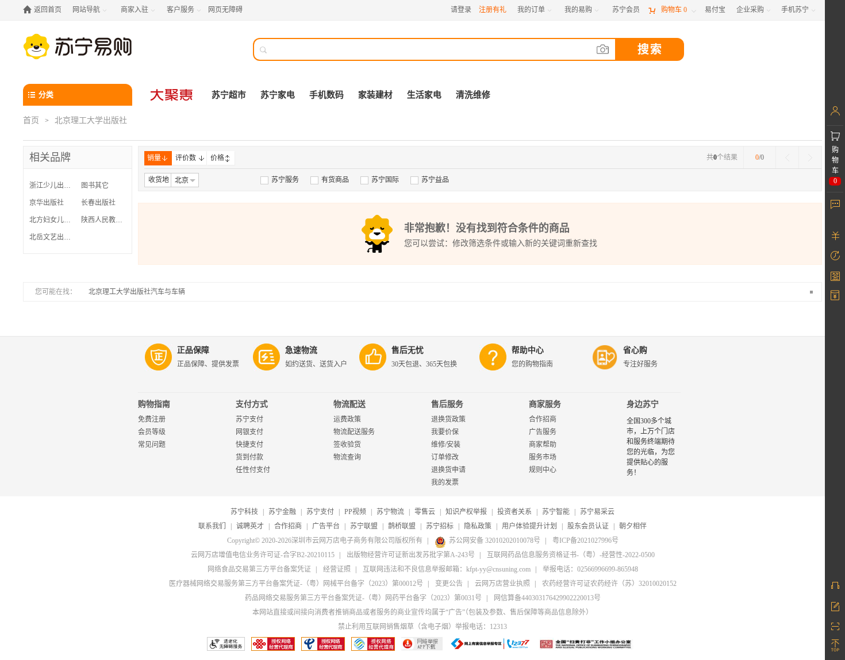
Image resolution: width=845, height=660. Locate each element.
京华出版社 (46, 203)
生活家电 (424, 94)
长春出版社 (98, 203)
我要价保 (445, 432)
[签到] (835, 275)
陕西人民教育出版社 (104, 220)
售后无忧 (407, 350)
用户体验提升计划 (529, 526)
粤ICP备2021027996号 (585, 541)
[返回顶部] (835, 645)
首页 (31, 120)
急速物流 (301, 350)
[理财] (835, 235)
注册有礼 (492, 10)
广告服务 (542, 432)
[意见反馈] (835, 605)
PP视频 (355, 512)
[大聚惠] (172, 95)
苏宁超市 (229, 94)
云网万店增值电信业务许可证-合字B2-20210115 (263, 555)
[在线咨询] (835, 585)
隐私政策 (477, 526)
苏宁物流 (390, 512)
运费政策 (347, 419)
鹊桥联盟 (402, 526)
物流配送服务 (354, 432)
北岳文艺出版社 (52, 237)
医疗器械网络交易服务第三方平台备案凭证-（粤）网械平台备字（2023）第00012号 (296, 584)
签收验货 (347, 445)
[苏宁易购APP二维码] (835, 625)
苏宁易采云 (597, 512)
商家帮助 (542, 445)
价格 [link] (217, 158)
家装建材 (375, 94)
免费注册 (152, 419)
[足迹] (835, 255)
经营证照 (337, 569)
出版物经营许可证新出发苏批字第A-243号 (411, 555)
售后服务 (447, 404)
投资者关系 (514, 512)
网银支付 (249, 432)
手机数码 (326, 94)
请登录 (461, 10)
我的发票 (445, 482)
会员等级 (152, 432)
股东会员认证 (588, 526)
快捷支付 (249, 445)
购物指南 (154, 404)
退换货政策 (448, 419)
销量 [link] (154, 158)
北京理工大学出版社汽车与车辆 (137, 292)
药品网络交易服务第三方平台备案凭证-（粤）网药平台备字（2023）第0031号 (363, 598)
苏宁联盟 (364, 526)
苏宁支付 (249, 419)
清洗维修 (473, 94)
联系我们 (212, 526)
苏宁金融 (282, 512)
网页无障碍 (225, 10)
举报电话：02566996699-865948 (590, 569)
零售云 (424, 512)
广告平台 (326, 526)
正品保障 (193, 350)
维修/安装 (445, 445)
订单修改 (445, 457)
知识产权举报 (466, 512)
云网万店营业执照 (502, 584)
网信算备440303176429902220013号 (547, 598)
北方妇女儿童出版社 (52, 220)
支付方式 (252, 404)
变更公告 (449, 584)
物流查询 (347, 457)
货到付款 (249, 457)
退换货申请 (448, 470)
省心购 (635, 350)
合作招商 (542, 419)
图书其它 (95, 186)
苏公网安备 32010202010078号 (494, 541)
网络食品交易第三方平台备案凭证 (259, 569)
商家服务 (545, 404)
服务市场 (542, 457)
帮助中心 (528, 350)
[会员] (835, 110)
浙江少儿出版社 (52, 186)
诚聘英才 (250, 526)
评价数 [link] (185, 158)
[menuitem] (279, 179)
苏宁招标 (440, 526)
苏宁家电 (277, 94)
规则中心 (542, 470)
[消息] (835, 204)
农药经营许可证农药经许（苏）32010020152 (609, 584)
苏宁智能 (556, 512)
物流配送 (349, 404)
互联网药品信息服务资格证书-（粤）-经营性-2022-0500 (571, 555)
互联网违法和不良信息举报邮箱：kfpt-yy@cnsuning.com (447, 569)
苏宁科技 (244, 512)
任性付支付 (253, 470)
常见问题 (152, 445)
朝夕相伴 (633, 526)
